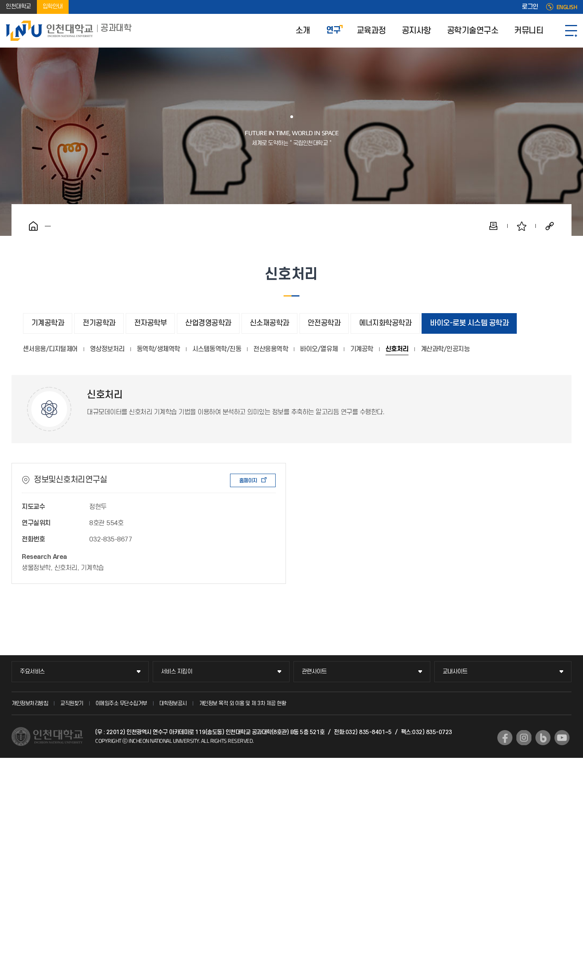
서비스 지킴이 (176, 671)
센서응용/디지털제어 (50, 349)
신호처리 (396, 349)
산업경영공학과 (208, 323)
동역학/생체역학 (158, 349)
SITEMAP (571, 31)
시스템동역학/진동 (217, 349)
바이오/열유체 (319, 349)
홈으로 (33, 226)
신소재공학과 (269, 323)
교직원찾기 (71, 703)
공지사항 (416, 30)
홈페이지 (248, 481)
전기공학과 (98, 323)
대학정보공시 (173, 703)
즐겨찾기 (521, 226)
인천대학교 (18, 7)
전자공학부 (150, 323)
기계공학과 (47, 323)
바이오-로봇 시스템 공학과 (469, 323)
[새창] (504, 737)
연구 (333, 30)
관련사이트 (314, 671)
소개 (302, 30)
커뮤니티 (528, 30)
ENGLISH (566, 7)
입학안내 (53, 7)
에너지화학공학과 (385, 323)
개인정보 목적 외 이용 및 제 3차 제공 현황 (242, 703)
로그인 (530, 7)
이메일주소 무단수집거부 (121, 703)
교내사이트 (455, 671)
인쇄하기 (493, 226)
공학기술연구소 (473, 30)
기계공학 (361, 349)
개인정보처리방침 (30, 703)
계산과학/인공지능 (445, 349)
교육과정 (371, 30)
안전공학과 (324, 323)
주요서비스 (32, 671)
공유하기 (550, 226)
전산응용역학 (270, 349)
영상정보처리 (107, 349)
